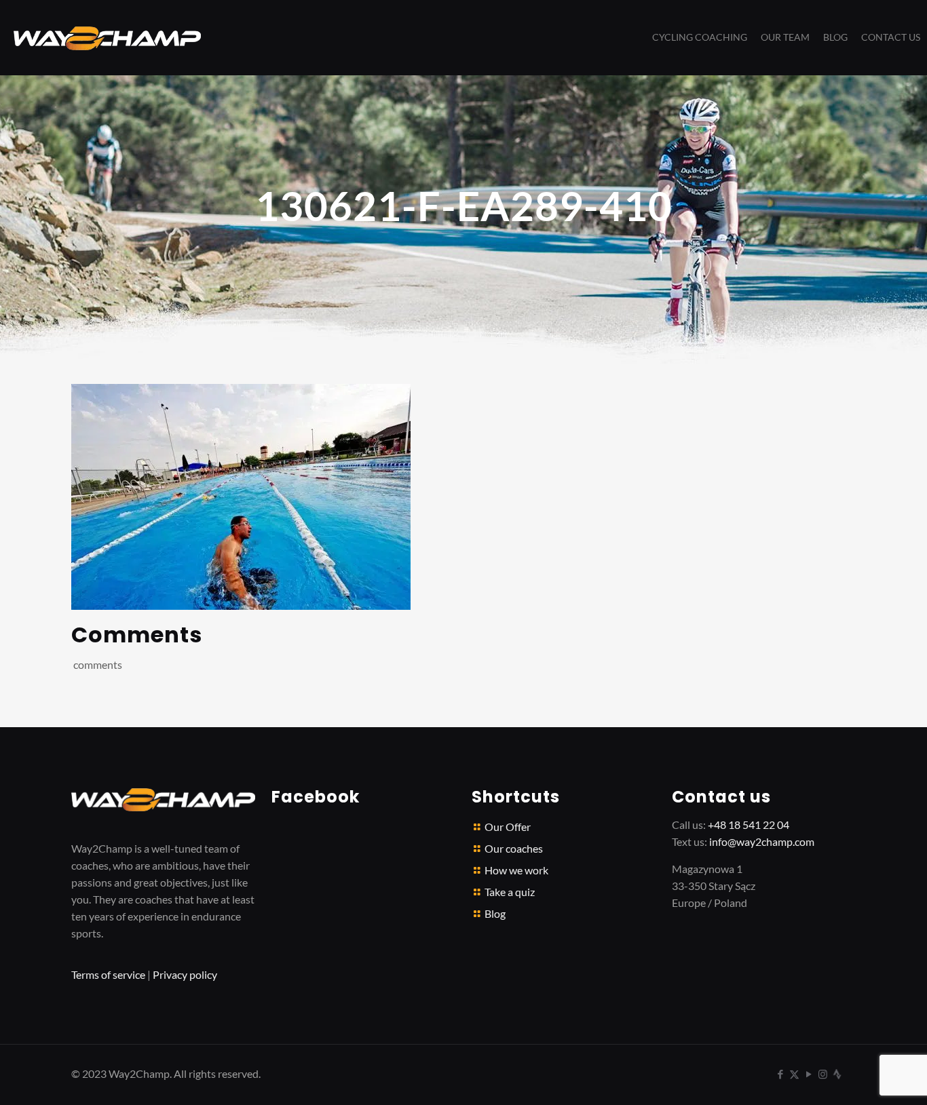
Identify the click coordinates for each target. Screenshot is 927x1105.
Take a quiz (510, 891)
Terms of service (108, 974)
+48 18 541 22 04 (748, 824)
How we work (516, 870)
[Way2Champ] (107, 37)
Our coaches (514, 848)
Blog (495, 913)
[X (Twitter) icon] (794, 1074)
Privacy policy (185, 974)
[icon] (837, 1074)
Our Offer (508, 826)
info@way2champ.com (761, 841)
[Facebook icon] (780, 1074)
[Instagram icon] (823, 1074)
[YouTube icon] (808, 1074)
